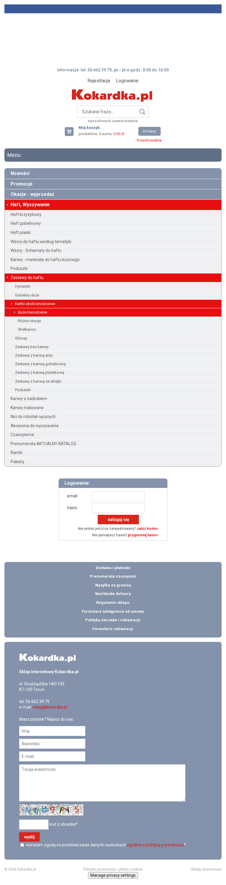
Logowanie (127, 80)
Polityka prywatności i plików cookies (113, 869)
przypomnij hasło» (143, 535)
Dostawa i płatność (113, 568)
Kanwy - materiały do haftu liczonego (45, 259)
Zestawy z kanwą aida (34, 355)
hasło (72, 507)
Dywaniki (22, 286)
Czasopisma (22, 434)
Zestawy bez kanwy (32, 347)
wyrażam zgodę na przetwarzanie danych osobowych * (105, 845)
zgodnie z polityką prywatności (155, 845)
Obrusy (21, 338)
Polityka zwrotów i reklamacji (112, 620)
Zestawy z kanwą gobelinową (40, 364)
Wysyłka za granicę (113, 585)
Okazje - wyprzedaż (32, 194)
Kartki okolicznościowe (35, 303)
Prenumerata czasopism (113, 576)
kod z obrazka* (63, 824)
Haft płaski (21, 232)
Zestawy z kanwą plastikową (39, 372)
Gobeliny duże (27, 295)
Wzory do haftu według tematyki (41, 241)
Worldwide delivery (113, 593)
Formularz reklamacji (112, 629)
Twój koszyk (71, 131)
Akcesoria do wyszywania (35, 425)
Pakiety (17, 461)
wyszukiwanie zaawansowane (113, 121)
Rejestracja (98, 80)
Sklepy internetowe (206, 869)
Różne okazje (29, 321)
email (72, 496)
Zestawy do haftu (27, 277)
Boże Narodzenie (32, 312)
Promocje (22, 184)
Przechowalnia (149, 140)
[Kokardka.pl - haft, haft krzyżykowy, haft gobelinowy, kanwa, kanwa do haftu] (113, 91)
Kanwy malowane (27, 407)
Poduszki (19, 268)
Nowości (20, 173)
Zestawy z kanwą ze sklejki (38, 381)
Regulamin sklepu (112, 602)
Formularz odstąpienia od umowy (113, 611)
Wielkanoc (27, 329)
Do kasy (149, 131)
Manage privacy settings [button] (113, 875)
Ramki (16, 452)
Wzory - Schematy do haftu (36, 250)
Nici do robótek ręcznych (33, 416)
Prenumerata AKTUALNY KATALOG (43, 443)
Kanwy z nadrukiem (29, 398)
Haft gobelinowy (26, 223)
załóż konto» (148, 529)
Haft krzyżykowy (26, 214)
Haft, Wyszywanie (30, 204)
